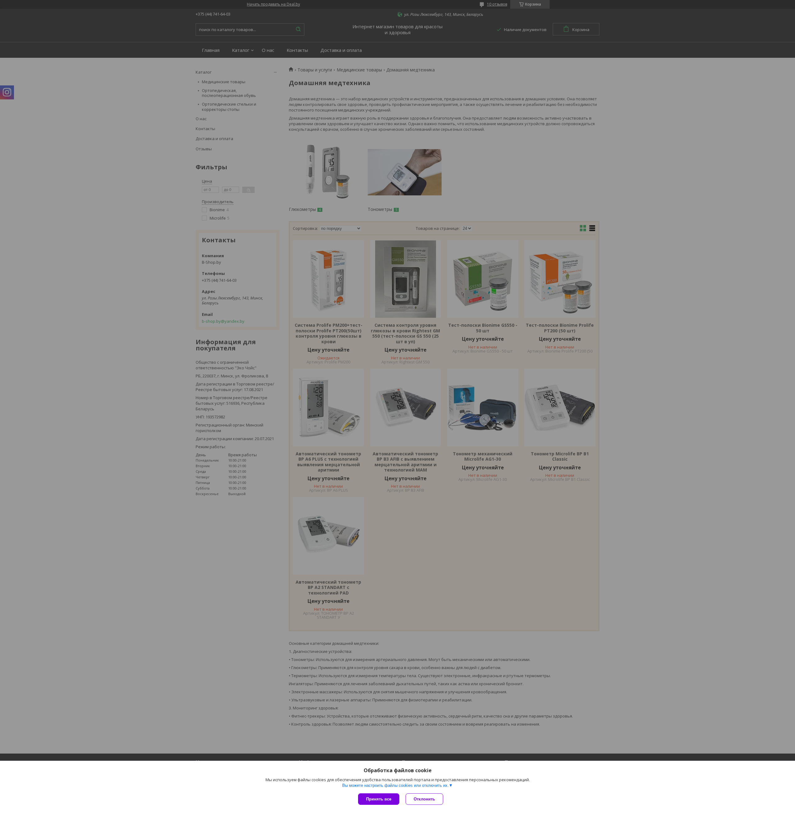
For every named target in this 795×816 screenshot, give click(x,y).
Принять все (378, 799)
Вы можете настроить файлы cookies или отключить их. (395, 785)
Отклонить (424, 799)
